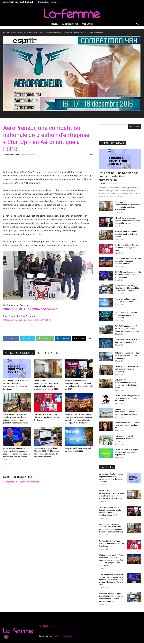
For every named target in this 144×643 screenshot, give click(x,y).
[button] (137, 24)
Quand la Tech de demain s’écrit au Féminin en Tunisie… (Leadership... (128, 368)
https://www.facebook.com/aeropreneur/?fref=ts (27, 320)
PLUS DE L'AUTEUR (48, 352)
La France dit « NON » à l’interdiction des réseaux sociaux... (125, 438)
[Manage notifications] (6, 637)
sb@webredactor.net (64, 636)
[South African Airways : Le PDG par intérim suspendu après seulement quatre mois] (106, 399)
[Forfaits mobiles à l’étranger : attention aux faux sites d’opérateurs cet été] (106, 453)
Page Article (87, 24)
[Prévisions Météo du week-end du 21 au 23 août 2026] (79, 436)
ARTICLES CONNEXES (19, 352)
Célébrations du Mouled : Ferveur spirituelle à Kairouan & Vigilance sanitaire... (128, 261)
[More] (90, 338)
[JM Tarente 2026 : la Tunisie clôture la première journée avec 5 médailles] (48, 402)
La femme (103, 184)
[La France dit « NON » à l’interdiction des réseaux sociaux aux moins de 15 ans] (106, 440)
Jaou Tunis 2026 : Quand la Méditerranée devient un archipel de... (126, 315)
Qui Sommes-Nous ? (70, 24)
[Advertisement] (48, 163)
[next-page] (9, 465)
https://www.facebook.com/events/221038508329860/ (30, 308)
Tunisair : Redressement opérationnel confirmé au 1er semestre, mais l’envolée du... (127, 411)
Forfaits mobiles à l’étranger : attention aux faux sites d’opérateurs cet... (127, 452)
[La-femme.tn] (72, 13)
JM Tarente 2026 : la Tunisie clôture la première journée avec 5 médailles (47, 417)
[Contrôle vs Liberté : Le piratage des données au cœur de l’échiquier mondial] (106, 343)
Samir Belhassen (12, 155)
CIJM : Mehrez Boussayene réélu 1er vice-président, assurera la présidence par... (128, 274)
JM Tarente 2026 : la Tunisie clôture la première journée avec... (126, 247)
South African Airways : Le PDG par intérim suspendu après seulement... (127, 398)
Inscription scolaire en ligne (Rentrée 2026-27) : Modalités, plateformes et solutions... (127, 288)
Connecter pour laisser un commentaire (21, 481)
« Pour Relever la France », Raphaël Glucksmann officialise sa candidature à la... (127, 220)
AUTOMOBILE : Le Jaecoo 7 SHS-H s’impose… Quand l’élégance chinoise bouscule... (127, 328)
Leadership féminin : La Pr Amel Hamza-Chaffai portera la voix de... (127, 425)
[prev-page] (5, 465)
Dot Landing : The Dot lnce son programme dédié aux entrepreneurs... (119, 176)
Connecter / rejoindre (48, 2)
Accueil (54, 24)
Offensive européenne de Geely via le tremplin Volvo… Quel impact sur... (127, 355)
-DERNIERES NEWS (18, 32)
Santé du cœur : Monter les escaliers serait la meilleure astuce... (126, 234)
